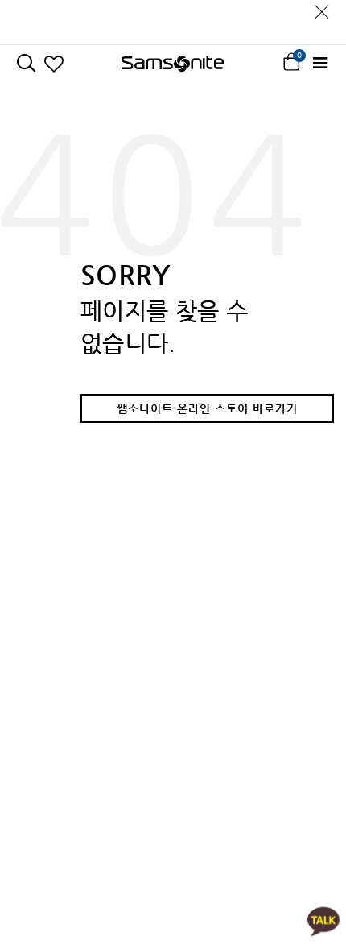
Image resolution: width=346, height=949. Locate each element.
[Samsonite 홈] (173, 64)
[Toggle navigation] (320, 63)
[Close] (322, 7)
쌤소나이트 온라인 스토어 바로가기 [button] (207, 408)
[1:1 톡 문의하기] (323, 920)
